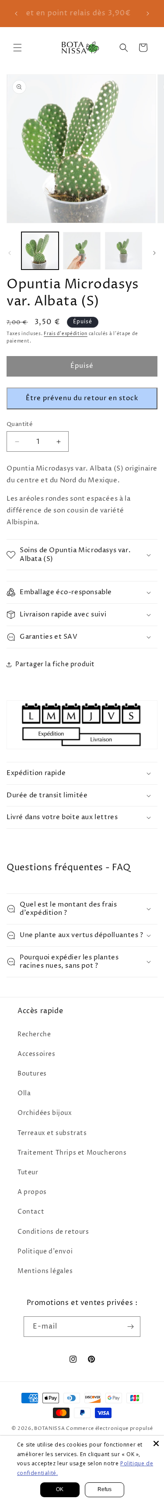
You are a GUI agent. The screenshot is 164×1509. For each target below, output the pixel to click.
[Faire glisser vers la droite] (154, 253)
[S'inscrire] (130, 1326)
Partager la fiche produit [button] (55, 664)
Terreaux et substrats (52, 1133)
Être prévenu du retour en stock (82, 398)
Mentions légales (45, 1271)
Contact (30, 1212)
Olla (24, 1093)
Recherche (34, 1034)
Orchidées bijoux (44, 1113)
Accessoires (36, 1054)
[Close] (156, 1443)
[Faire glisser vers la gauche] (9, 253)
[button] (17, 47)
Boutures (32, 1073)
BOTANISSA (49, 1428)
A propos (32, 1192)
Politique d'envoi (45, 1251)
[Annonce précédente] (16, 13)
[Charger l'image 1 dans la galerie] (40, 250)
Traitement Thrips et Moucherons (72, 1153)
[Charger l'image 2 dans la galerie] (81, 250)
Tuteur (27, 1172)
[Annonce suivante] (147, 13)
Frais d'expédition (65, 334)
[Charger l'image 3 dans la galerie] (123, 250)
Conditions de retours (53, 1232)
